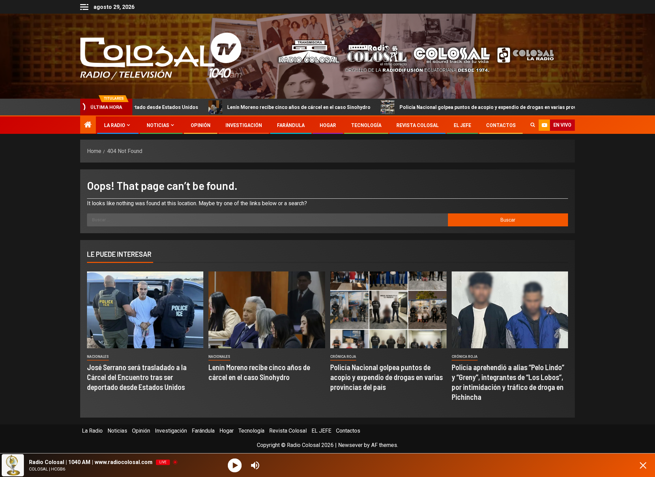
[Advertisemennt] (410, 56)
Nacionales (98, 357)
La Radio (114, 125)
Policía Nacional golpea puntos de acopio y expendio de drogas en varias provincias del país (454, 107)
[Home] (88, 125)
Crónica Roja (343, 357)
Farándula (291, 125)
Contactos (501, 125)
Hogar (328, 125)
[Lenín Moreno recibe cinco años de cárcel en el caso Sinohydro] (266, 309)
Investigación (243, 125)
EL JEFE (462, 125)
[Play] (235, 465)
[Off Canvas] (84, 7)
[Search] (532, 125)
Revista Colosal (417, 125)
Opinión (200, 125)
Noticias (158, 125)
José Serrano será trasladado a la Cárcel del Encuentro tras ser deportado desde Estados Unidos (137, 377)
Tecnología (366, 125)
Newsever (350, 445)
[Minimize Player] (643, 465)
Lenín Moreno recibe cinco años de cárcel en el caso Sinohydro (249, 107)
